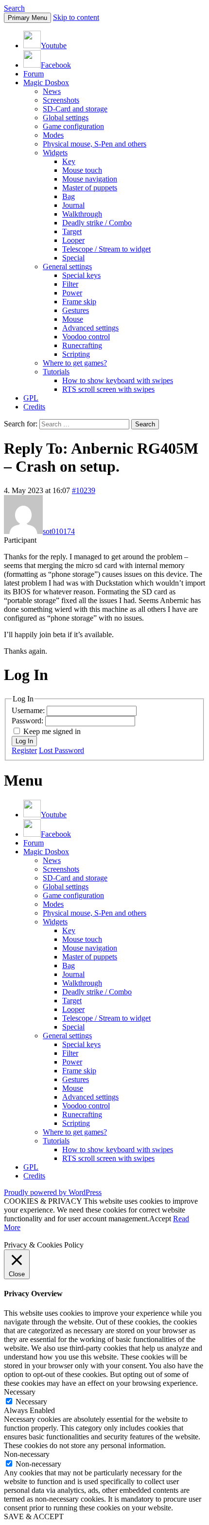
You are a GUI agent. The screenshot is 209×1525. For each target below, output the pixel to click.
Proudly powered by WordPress (53, 1192)
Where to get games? (75, 363)
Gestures (75, 310)
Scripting (76, 354)
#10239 (83, 490)
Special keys (81, 275)
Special (73, 258)
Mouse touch (82, 170)
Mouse (72, 319)
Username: (29, 710)
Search (14, 8)
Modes (53, 135)
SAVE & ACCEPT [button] (34, 1516)
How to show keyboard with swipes (117, 380)
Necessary (31, 1401)
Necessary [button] (19, 1392)
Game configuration (73, 126)
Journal (73, 205)
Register (24, 750)
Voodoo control (86, 336)
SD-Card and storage (75, 109)
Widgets (55, 152)
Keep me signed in (52, 731)
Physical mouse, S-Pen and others (94, 144)
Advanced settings (90, 328)
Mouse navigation (89, 179)
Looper (73, 240)
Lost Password (61, 750)
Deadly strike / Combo (97, 223)
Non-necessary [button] (27, 1454)
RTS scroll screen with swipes (108, 389)
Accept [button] (160, 1218)
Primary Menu (27, 17)
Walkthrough (82, 214)
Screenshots (61, 100)
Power (72, 293)
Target (72, 231)
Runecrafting (82, 345)
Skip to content (76, 17)
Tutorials (56, 371)
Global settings (65, 117)
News (52, 91)
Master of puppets (89, 188)
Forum (33, 74)
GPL (30, 398)
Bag (68, 196)
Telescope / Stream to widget (106, 249)
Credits (34, 407)
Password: (28, 721)
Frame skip (79, 301)
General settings (67, 266)
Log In (24, 741)
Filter (70, 284)
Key (68, 161)
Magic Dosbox (46, 82)
